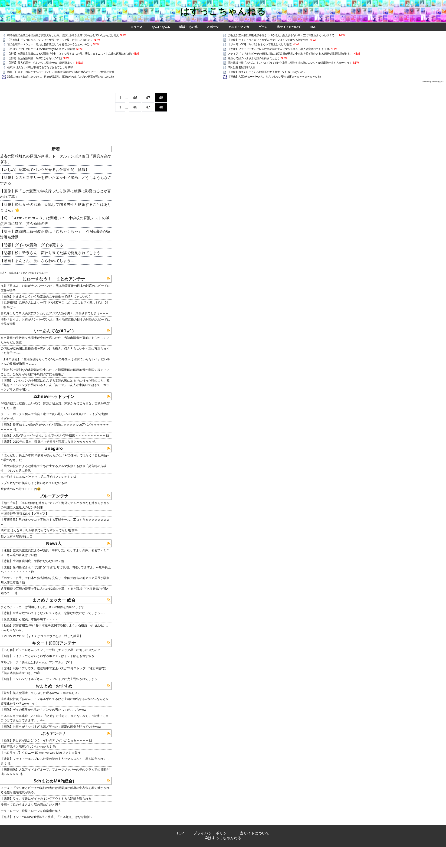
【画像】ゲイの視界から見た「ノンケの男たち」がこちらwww (43, 709)
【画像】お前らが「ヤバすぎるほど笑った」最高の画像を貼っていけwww (51, 726)
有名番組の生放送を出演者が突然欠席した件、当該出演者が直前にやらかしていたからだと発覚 (63, 35)
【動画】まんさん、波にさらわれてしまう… (37, 260)
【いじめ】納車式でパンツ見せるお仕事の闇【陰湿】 (44, 169)
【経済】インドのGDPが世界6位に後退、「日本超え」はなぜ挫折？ (47, 817)
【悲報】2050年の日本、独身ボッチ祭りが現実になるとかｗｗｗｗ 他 (48, 441)
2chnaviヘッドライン (54, 396)
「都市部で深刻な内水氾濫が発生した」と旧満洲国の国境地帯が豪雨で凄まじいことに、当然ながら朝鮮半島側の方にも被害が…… (55, 372)
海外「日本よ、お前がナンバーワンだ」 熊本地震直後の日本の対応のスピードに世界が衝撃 (60, 72)
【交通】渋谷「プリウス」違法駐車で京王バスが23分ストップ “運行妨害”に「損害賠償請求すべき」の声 (53, 670)
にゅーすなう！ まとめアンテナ (54, 278)
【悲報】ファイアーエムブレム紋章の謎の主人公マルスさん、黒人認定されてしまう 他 (278, 49)
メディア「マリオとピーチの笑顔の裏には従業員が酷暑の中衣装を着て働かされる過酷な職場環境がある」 (290, 54)
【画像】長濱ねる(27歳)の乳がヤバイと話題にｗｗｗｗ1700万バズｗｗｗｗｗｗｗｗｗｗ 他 (55, 426)
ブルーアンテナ (54, 496)
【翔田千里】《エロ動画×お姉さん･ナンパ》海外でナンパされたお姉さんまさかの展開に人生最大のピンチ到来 (55, 505)
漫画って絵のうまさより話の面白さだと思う (254, 58)
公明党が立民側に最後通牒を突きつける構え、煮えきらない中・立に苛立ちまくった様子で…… (283, 35)
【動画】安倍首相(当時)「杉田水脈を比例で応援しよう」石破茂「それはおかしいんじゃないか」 (54, 627)
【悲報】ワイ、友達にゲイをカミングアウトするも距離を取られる (46, 798)
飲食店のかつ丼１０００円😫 (21, 489)
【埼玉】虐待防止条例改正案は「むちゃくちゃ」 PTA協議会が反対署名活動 (55, 234)
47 (148, 97)
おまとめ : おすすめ (54, 686)
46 (135, 97)
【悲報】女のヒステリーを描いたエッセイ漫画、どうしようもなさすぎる (56, 180)
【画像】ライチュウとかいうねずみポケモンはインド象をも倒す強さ (268, 40)
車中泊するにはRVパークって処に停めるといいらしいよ (39, 476)
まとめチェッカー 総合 (54, 600)
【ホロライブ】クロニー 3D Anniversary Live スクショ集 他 (41, 49)
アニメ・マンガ (238, 26)
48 (161, 97)
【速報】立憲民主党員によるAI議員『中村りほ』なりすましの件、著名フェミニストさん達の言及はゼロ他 (69, 54)
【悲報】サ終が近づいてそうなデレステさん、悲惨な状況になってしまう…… (53, 613)
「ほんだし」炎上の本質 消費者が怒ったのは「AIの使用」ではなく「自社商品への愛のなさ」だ (55, 457)
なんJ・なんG (161, 26)
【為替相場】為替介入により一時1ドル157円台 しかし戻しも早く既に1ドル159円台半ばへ (54, 304)
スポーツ (213, 26)
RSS (312, 26)
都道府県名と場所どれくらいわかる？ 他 (28, 746)
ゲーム (263, 26)
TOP (180, 833)
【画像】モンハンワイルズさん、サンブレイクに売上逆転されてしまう (49, 679)
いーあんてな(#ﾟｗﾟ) (54, 331)
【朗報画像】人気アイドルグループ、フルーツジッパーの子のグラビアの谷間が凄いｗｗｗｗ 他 (55, 771)
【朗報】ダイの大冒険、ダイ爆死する (31, 244)
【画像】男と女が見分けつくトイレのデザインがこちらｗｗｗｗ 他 (46, 740)
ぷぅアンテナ (53, 733)
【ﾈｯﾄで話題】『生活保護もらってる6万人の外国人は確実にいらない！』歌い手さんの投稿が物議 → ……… (55, 361)
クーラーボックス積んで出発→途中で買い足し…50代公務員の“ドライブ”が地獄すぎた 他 (54, 416)
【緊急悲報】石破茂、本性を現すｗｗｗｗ (29, 619)
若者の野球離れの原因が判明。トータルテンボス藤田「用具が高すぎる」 (56, 159)
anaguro (54, 448)
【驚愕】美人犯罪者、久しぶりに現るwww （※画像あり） (41, 63)
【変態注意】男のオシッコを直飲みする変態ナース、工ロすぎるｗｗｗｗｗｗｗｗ (55, 521)
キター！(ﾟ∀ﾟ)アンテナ (54, 643)
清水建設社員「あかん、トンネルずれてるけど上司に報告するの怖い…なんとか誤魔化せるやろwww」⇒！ (290, 63)
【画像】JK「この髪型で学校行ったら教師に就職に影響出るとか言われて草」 (55, 193)
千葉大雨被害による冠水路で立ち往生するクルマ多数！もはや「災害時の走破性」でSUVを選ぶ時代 (53, 468)
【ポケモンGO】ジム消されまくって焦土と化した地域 (259, 44)
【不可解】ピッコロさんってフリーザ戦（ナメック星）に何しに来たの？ (50, 40)
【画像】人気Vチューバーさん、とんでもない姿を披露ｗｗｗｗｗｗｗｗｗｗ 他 (274, 76)
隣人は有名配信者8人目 (241, 67)
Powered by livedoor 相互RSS (433, 82)
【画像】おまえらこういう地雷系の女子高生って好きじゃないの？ (267, 72)
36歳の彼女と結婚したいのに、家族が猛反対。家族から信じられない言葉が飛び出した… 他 (60, 76)
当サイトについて (289, 26)
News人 (54, 543)
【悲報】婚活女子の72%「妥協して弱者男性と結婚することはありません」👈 (55, 207)
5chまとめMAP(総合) (54, 781)
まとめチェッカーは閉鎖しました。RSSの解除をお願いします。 (44, 607)
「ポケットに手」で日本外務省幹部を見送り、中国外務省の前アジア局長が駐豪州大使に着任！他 (55, 580)
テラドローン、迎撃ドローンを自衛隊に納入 (31, 811)
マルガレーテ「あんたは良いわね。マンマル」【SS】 (37, 662)
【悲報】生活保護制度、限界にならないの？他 (34, 58)
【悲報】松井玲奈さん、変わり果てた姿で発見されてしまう (50, 252)
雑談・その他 (188, 26)
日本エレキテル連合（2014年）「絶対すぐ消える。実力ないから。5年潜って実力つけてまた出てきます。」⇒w (54, 718)
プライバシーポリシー (211, 833)
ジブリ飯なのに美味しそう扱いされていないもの (34, 483)
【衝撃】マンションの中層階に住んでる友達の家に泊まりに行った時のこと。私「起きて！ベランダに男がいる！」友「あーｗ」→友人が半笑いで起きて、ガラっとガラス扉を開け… (55, 385)
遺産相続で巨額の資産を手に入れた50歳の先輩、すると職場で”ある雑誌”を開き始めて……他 (55, 590)
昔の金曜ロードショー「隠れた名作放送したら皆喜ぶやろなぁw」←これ (49, 44)
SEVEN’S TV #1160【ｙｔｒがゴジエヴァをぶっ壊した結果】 (41, 636)
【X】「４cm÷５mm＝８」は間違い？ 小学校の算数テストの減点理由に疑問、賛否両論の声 (54, 220)
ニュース (137, 26)
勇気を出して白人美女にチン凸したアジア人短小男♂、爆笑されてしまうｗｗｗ (55, 313)
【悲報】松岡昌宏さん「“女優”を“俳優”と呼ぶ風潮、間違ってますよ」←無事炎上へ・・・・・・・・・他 (56, 569)
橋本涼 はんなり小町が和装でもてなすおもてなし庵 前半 (40, 67)
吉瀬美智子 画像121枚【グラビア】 (25, 513)
